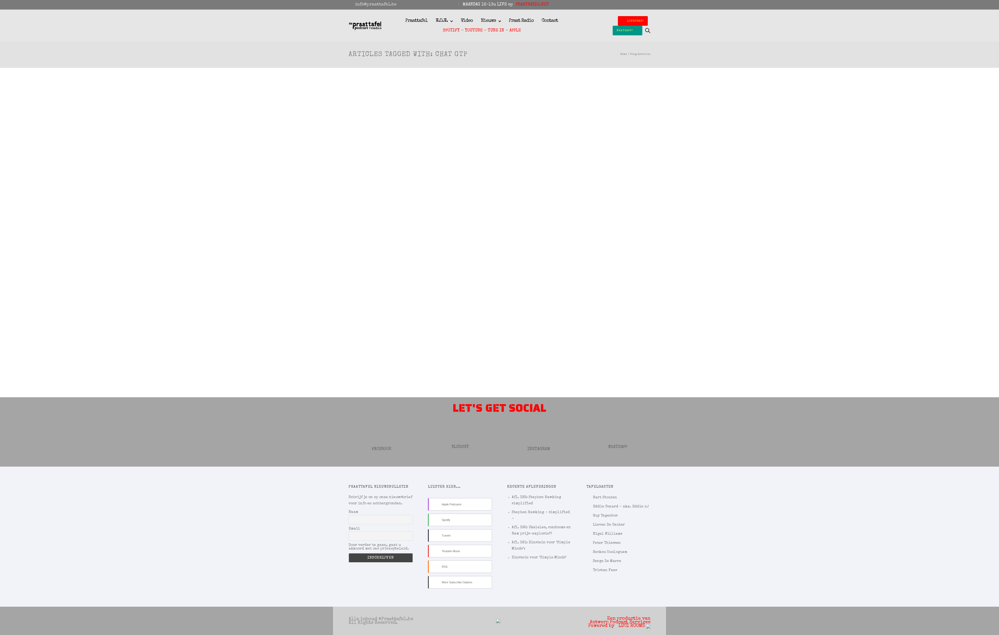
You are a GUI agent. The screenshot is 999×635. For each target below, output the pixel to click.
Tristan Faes (605, 570)
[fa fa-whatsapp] (648, 5)
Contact (550, 20)
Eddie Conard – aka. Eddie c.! (621, 506)
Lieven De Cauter (609, 525)
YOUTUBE (474, 31)
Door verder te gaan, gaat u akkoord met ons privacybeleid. (379, 547)
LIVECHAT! (635, 20)
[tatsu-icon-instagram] (634, 5)
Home (623, 54)
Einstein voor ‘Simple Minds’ (539, 557)
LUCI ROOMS (632, 626)
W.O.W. (442, 20)
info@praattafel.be (375, 5)
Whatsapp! (625, 30)
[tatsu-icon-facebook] (627, 5)
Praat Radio (521, 20)
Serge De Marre (607, 561)
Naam (353, 512)
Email (354, 529)
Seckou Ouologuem (610, 552)
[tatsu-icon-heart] (641, 5)
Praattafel (416, 20)
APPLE (515, 31)
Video (467, 20)
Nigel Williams (607, 534)
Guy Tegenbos (605, 516)
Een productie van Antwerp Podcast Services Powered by (619, 622)
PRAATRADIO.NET (532, 5)
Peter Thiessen (607, 543)
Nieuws (488, 20)
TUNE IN (496, 31)
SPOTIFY (451, 31)
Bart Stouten (605, 497)
